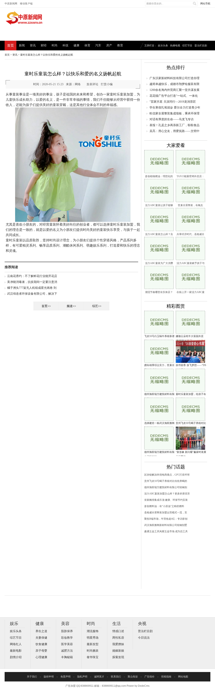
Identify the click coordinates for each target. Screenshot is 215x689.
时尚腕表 (92, 650)
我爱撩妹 (118, 644)
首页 (10, 45)
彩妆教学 (67, 637)
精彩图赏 (175, 306)
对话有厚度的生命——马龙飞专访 (171, 119)
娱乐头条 (163, 45)
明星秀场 (92, 637)
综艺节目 (187, 45)
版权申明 (49, 676)
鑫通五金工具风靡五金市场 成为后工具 (166, 531)
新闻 (22, 45)
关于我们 (32, 676)
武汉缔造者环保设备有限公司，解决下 (32, 293)
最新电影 (16, 650)
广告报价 (149, 676)
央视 (142, 623)
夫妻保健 (41, 637)
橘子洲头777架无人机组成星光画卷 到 (31, 287)
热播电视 (175, 45)
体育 (87, 45)
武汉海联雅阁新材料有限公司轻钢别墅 (165, 525)
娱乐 (14, 623)
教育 (120, 45)
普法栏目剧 (200, 45)
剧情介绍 (16, 657)
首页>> (46, 306)
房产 (109, 45)
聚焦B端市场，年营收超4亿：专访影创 (165, 518)
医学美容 (67, 644)
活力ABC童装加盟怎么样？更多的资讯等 (167, 493)
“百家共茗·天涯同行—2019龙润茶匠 (172, 101)
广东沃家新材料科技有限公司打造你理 (174, 78)
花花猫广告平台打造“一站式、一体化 (173, 95)
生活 (116, 623)
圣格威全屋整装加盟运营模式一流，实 (165, 512)
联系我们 (116, 676)
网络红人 (16, 644)
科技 (65, 45)
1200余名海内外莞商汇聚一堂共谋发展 (174, 90)
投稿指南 (166, 676)
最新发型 (92, 644)
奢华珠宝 (92, 657)
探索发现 (118, 657)
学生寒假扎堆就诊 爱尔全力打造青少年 (174, 107)
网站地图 (183, 676)
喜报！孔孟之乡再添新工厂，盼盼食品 (174, 125)
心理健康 (41, 657)
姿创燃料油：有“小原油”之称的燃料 (164, 506)
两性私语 (118, 637)
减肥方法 (67, 650)
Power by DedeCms (138, 685)
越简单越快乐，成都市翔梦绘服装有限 (174, 84)
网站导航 (205, 3)
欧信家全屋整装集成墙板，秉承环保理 (174, 113)
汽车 (98, 45)
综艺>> (96, 306)
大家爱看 (175, 145)
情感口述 (118, 631)
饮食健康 (41, 644)
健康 (76, 45)
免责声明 (65, 676)
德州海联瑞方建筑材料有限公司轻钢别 (165, 487)
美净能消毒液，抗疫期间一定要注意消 (32, 282)
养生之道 (41, 631)
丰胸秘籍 (67, 657)
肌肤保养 (67, 631)
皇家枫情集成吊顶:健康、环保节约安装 (166, 499)
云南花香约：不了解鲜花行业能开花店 (32, 276)
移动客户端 (26, 3)
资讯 (33, 45)
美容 (65, 623)
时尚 (55, 45)
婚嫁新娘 (118, 650)
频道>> (71, 306)
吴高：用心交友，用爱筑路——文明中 (174, 131)
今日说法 (144, 637)
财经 (44, 45)
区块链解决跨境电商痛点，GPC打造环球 (167, 474)
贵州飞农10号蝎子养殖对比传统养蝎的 (165, 481)
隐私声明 (82, 676)
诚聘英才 (99, 676)
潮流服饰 (92, 631)
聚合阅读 (133, 676)
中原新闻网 (11, 3)
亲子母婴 (41, 650)
